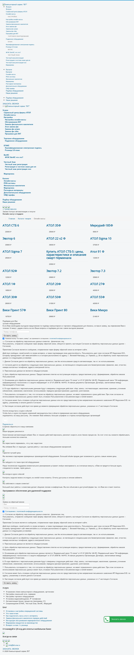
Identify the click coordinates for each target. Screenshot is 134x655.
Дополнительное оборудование (16, 86)
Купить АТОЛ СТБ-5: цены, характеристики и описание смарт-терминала (66, 254)
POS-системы (10, 77)
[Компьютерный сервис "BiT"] (15, 4)
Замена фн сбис (11, 31)
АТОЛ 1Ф (9, 284)
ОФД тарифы (10, 88)
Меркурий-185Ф (101, 225)
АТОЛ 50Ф (53, 297)
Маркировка (10, 65)
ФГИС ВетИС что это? (13, 52)
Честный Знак (10, 162)
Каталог (9, 69)
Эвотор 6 (9, 238)
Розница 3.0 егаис (12, 47)
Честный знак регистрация (15, 58)
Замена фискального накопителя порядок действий (26, 618)
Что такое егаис (12, 613)
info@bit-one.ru (14, 645)
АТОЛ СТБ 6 (11, 225)
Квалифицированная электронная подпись (20, 44)
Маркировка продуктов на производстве (22, 623)
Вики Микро (99, 310)
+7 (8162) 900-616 (9, 209)
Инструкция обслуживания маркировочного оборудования (29, 620)
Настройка (8, 117)
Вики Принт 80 (56, 310)
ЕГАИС (6, 145)
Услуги (8, 6)
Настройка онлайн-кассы (14, 19)
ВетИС (6, 155)
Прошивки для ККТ (12, 33)
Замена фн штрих (12, 29)
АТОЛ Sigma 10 (100, 238)
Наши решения (12, 93)
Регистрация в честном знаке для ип (18, 60)
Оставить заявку (10, 335)
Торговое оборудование (14, 138)
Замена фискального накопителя (17, 24)
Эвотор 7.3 (97, 271)
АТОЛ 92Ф (10, 271)
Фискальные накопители (14, 79)
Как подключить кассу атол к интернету (22, 615)
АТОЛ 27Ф (97, 284)
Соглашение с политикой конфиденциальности (24, 511)
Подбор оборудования (14, 91)
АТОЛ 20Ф (53, 284)
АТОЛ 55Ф (97, 297)
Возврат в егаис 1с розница (17, 625)
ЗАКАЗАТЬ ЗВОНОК (11, 103)
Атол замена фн (11, 26)
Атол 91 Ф (97, 251)
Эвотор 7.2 (54, 271)
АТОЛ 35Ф (53, 225)
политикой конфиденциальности (60, 338)
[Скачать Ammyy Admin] (4, 497)
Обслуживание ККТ (12, 22)
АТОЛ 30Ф (10, 297)
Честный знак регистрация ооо (16, 62)
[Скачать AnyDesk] (4, 494)
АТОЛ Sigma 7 (12, 251)
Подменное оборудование (14, 39)
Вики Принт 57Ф (14, 310)
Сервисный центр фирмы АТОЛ (16, 11)
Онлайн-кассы (11, 14)
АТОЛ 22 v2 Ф (56, 238)
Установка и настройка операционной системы (24, 611)
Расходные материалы (13, 84)
